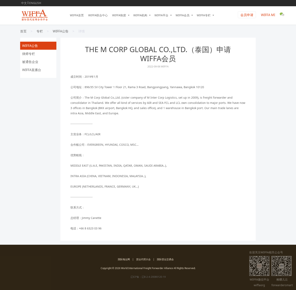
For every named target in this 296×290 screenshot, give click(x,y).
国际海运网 (124, 259)
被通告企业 (30, 62)
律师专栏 (28, 54)
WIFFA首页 (77, 15)
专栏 (39, 31)
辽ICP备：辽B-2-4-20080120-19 (148, 277)
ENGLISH (35, 2)
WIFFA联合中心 (98, 15)
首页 (23, 31)
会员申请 (246, 15)
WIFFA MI (268, 15)
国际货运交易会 (165, 259)
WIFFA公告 (60, 31)
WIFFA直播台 (31, 70)
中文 (24, 2)
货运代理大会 (143, 259)
